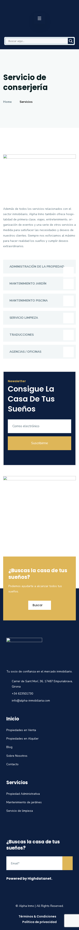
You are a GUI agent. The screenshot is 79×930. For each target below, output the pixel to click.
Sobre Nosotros (16, 756)
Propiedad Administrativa (23, 794)
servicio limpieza (23, 318)
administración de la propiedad (36, 267)
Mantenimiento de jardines (24, 802)
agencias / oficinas (25, 352)
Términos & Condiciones (37, 916)
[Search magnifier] (71, 41)
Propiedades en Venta (21, 730)
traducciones (21, 335)
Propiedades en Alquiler (22, 739)
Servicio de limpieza (19, 811)
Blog (9, 747)
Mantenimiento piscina (28, 301)
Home (8, 102)
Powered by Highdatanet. (29, 878)
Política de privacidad (39, 922)
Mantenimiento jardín (27, 284)
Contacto (12, 764)
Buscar (38, 605)
